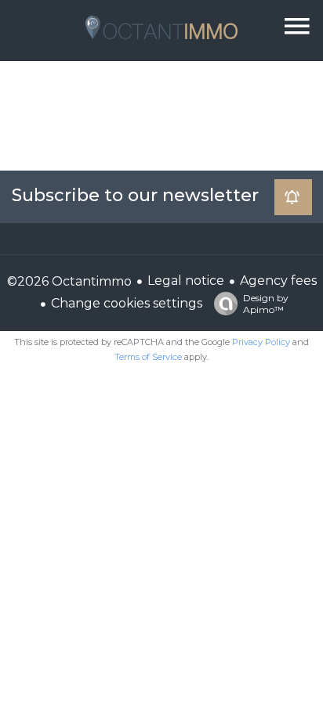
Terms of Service (148, 356)
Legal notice (185, 280)
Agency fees (278, 280)
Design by (266, 303)
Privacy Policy (261, 341)
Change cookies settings (126, 303)
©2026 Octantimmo (69, 281)
